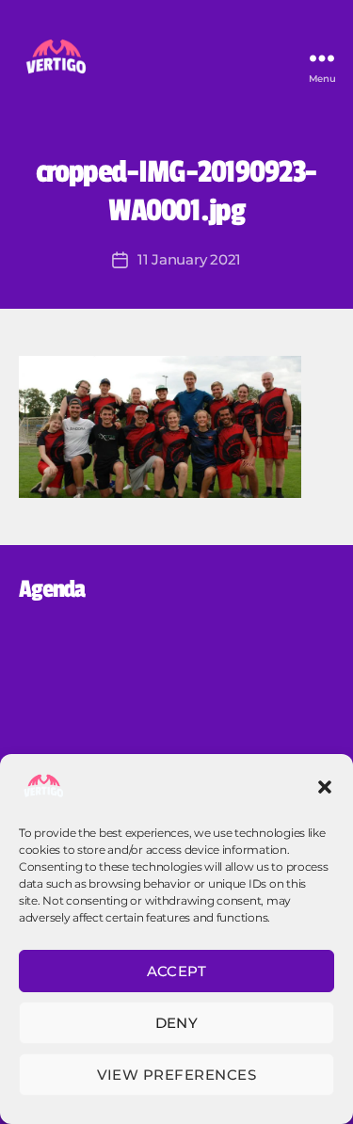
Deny (177, 1023)
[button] (324, 787)
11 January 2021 (189, 259)
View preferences (177, 1075)
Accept (177, 971)
